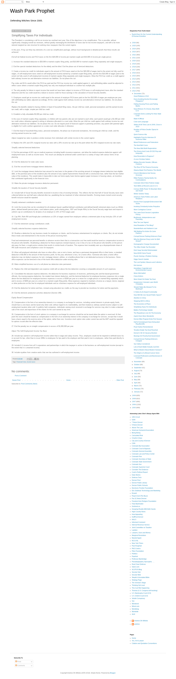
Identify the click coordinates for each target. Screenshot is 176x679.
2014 (134, 79)
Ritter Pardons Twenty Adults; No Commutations (145, 179)
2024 (134, 49)
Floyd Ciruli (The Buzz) (140, 496)
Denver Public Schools (140, 485)
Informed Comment (138, 522)
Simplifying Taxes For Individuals (145, 307)
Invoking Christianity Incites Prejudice (147, 206)
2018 (134, 67)
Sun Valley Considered (142, 344)
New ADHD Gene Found (142, 253)
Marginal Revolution (139, 535)
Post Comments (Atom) (29, 384)
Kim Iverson (138, 265)
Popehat (135, 556)
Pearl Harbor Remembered (143, 327)
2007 (134, 401)
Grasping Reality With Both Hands (144, 509)
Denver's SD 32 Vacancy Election (145, 333)
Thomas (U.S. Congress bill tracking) (144, 590)
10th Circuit (136, 417)
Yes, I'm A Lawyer (138, 641)
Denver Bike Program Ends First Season (148, 319)
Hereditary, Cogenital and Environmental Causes (143, 269)
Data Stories (136, 475)
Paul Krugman (137, 546)
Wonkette (135, 611)
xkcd (133, 614)
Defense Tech (136, 477)
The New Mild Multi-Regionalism (145, 148)
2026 (134, 43)
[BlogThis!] (30, 359)
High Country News (138, 512)
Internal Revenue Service (141, 525)
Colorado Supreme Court (140, 467)
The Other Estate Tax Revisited (144, 247)
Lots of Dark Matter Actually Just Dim (146, 347)
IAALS (134, 519)
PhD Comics (136, 548)
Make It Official (139, 119)
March (136, 386)
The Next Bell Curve (141, 145)
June (136, 377)
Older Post (120, 380)
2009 (134, 395)
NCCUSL (135, 541)
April (136, 383)
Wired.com (135, 606)
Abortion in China (140, 298)
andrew (137, 624)
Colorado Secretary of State (141, 459)
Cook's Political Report (140, 472)
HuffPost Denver (137, 517)
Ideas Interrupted (140, 273)
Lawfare (134, 530)
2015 (134, 76)
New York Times (137, 543)
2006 (134, 404)
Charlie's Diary (137, 438)
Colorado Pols (137, 456)
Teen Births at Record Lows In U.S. (146, 186)
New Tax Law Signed (141, 222)
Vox (133, 601)
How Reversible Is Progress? (144, 156)
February (137, 389)
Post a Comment (20, 376)
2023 (134, 52)
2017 (134, 70)
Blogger (112, 673)
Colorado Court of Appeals (141, 449)
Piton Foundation (138, 551)
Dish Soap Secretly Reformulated (145, 250)
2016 (134, 73)
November (138, 362)
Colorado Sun (137, 464)
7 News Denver (137, 422)
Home (68, 380)
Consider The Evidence (140, 470)
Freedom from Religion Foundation (144, 501)
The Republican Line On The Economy (147, 313)
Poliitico (134, 554)
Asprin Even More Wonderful (144, 316)
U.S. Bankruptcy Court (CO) (141, 593)
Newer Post (16, 380)
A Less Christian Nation (142, 159)
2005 (134, 408)
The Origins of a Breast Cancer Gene (147, 353)
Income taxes (31, 362)
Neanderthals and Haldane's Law (145, 228)
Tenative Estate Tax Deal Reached (146, 330)
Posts (19, 661)
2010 (134, 91)
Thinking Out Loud (138, 585)
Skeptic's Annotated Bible (140, 577)
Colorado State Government (141, 462)
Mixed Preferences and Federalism (146, 142)
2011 (134, 88)
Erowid (134, 493)
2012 (134, 85)
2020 (134, 61)
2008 (134, 399)
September (138, 368)
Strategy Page (137, 580)
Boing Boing (136, 433)
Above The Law (137, 428)
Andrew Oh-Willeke (141, 621)
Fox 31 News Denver (139, 498)
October (137, 364)
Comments (21, 665)
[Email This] (28, 359)
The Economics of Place (142, 304)
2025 (134, 46)
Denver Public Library (139, 483)
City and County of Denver (141, 441)
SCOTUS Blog (137, 569)
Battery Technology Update (143, 310)
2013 (134, 82)
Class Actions (138, 276)
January (137, 392)
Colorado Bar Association (141, 446)
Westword (135, 604)
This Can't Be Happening (140, 588)
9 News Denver (137, 425)
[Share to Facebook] (35, 359)
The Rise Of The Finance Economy (146, 167)
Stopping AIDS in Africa (142, 301)
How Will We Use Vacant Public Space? (148, 295)
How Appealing (137, 514)
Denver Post (136, 480)
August (136, 371)
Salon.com (135, 567)
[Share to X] (33, 359)
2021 (134, 58)
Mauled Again (136, 538)
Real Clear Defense (139, 564)
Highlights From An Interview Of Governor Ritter (145, 138)
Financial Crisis (21, 362)
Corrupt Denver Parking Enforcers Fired (147, 236)
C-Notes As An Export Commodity (145, 292)
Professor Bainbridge (139, 559)
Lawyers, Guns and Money (141, 533)
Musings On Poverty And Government (147, 336)
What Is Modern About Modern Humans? (148, 350)
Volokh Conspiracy (138, 598)
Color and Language (141, 122)
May (135, 380)
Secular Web (136, 575)
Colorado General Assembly (142, 451)
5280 (133, 420)
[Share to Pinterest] (38, 359)
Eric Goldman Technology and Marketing (146, 491)
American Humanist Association (143, 430)
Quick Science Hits (140, 134)
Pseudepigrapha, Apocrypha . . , (143, 562)
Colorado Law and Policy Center (143, 454)
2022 (134, 55)
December (138, 93)
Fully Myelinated (137, 504)
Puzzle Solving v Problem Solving (145, 256)
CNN (133, 443)
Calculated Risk (137, 435)
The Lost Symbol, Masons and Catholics (148, 262)
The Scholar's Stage (139, 583)
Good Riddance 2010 (141, 96)
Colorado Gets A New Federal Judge (146, 183)
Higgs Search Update (141, 259)
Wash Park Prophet (32, 11)
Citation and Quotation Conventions (144, 643)
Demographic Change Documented (146, 244)
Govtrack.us (136, 506)
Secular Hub (136, 572)
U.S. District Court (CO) (140, 596)
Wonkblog (135, 609)
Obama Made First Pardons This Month (147, 170)
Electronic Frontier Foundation (142, 488)
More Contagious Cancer (142, 210)
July (135, 374)
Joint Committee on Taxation (142, 527)
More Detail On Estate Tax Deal (145, 279)
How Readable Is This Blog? (144, 225)
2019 (134, 64)
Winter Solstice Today (141, 194)
